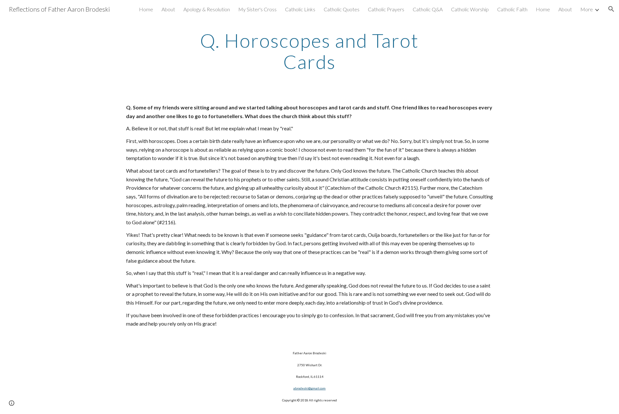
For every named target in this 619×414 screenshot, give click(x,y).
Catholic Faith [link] (512, 9)
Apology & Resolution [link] (206, 9)
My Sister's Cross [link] (257, 9)
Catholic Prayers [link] (386, 9)
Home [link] (146, 9)
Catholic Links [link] (300, 9)
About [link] (168, 9)
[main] (309, 51)
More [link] (586, 9)
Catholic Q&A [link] (428, 9)
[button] (611, 9)
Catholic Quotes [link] (341, 9)
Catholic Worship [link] (470, 9)
